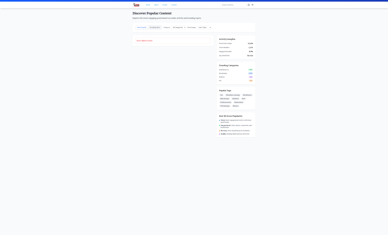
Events (164, 5)
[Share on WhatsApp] (249, 5)
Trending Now (155, 27)
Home (148, 5)
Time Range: (191, 27)
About (156, 5)
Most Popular (142, 27)
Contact (174, 5)
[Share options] (252, 4)
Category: (166, 27)
